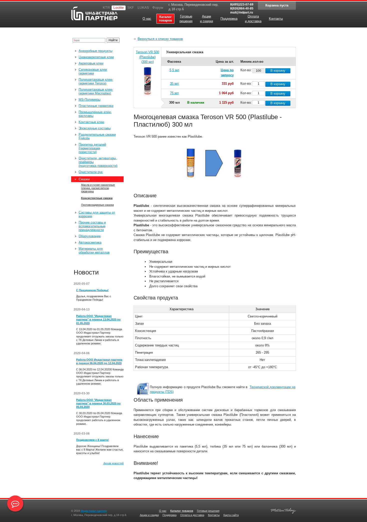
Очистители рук (91, 172)
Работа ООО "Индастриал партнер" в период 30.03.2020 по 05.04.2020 (98, 403)
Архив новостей (113, 463)
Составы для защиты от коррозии (97, 214)
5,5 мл (174, 70)
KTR (106, 7)
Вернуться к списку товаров (160, 39)
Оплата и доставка (192, 515)
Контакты (214, 515)
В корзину (277, 70)
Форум (157, 7)
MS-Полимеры (89, 99)
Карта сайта (231, 515)
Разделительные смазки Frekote (97, 136)
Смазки (84, 179)
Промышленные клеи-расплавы (95, 114)
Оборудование (90, 236)
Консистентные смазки (97, 198)
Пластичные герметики (96, 106)
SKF (130, 7)
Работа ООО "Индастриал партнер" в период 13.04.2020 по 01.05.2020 (98, 319)
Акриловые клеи (91, 63)
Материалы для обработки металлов (94, 250)
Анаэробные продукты (95, 51)
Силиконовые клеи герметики (93, 71)
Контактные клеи (91, 122)
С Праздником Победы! (92, 290)
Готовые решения (208, 510)
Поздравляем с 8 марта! (92, 439)
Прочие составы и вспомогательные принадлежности (92, 226)
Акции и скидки (149, 515)
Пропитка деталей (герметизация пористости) (92, 148)
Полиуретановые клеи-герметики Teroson (96, 81)
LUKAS (143, 7)
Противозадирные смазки (97, 204)
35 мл (174, 83)
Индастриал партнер (85, 12)
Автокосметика (90, 242)
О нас (163, 510)
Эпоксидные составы (95, 128)
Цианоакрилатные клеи (96, 57)
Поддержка (170, 515)
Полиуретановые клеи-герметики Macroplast (96, 91)
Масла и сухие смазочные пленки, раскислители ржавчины (98, 188)
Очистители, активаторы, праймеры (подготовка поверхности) (98, 162)
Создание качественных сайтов (283, 510)
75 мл (174, 93)
